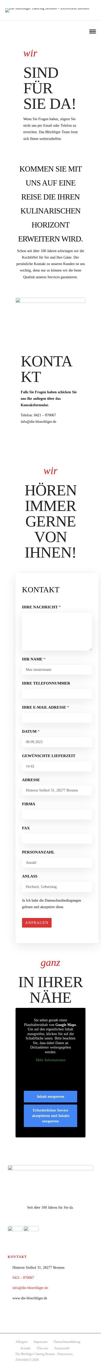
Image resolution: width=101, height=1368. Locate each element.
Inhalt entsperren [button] (50, 1097)
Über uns (42, 1348)
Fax (26, 828)
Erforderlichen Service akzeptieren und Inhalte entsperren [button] (50, 1115)
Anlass (29, 876)
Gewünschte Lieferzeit (48, 756)
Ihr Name (34, 659)
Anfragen (36, 923)
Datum (31, 731)
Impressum (40, 1342)
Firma (28, 804)
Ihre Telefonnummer (46, 683)
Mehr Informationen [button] (51, 1060)
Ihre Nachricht (41, 607)
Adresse (31, 780)
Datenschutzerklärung (67, 1342)
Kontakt (26, 1348)
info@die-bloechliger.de (30, 1288)
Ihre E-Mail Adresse (45, 707)
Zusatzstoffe (61, 1348)
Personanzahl (38, 852)
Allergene (21, 1342)
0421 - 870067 (23, 1278)
